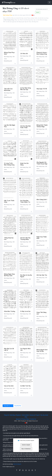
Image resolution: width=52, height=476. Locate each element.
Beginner (18, 415)
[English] (33, 15)
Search (37, 12)
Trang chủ (6, 415)
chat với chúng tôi (17, 464)
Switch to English (26, 444)
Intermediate (25, 415)
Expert (37, 415)
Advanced (32, 415)
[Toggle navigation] (49, 2)
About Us (18, 419)
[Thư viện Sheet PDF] (8, 2)
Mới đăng (12, 415)
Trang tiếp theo (17, 405)
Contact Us (33, 419)
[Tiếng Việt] (32, 15)
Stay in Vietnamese (26, 448)
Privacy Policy (25, 419)
